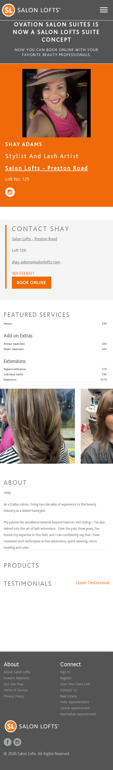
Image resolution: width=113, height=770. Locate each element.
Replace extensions (15, 369)
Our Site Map (13, 684)
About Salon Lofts (17, 672)
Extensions (10, 379)
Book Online (31, 282)
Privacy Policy (14, 696)
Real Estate (68, 696)
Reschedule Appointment (78, 714)
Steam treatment (14, 349)
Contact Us (68, 690)
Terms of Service (15, 690)
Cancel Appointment (75, 708)
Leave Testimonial (92, 583)
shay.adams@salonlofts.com (36, 262)
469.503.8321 (23, 273)
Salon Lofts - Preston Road (46, 168)
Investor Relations (16, 678)
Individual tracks (13, 374)
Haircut (8, 323)
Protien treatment (14, 344)
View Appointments (74, 702)
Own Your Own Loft (75, 684)
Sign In (65, 672)
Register (65, 678)
